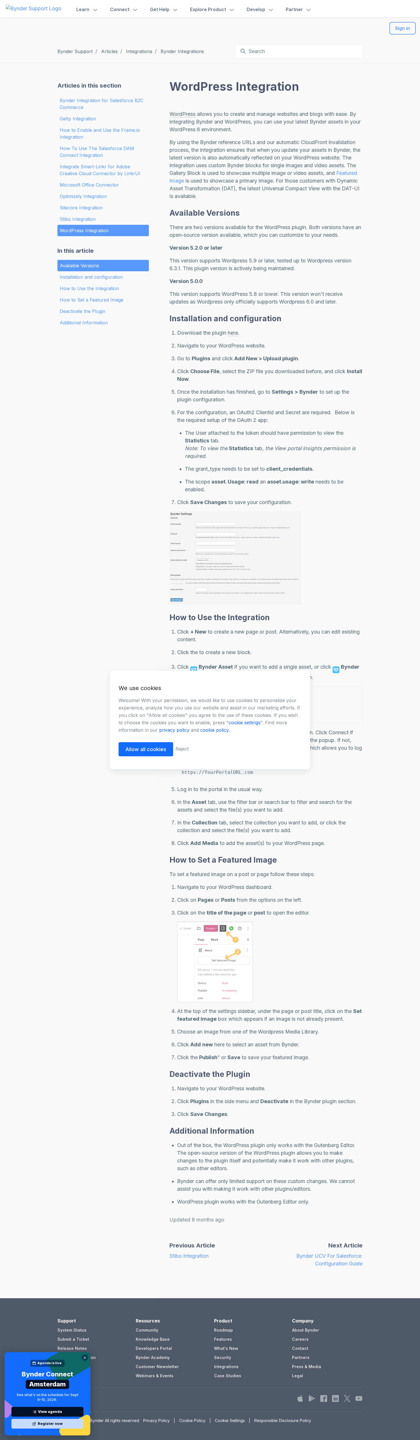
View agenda (50, 1411)
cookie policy (214, 730)
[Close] (85, 1357)
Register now (50, 1423)
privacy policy (174, 730)
